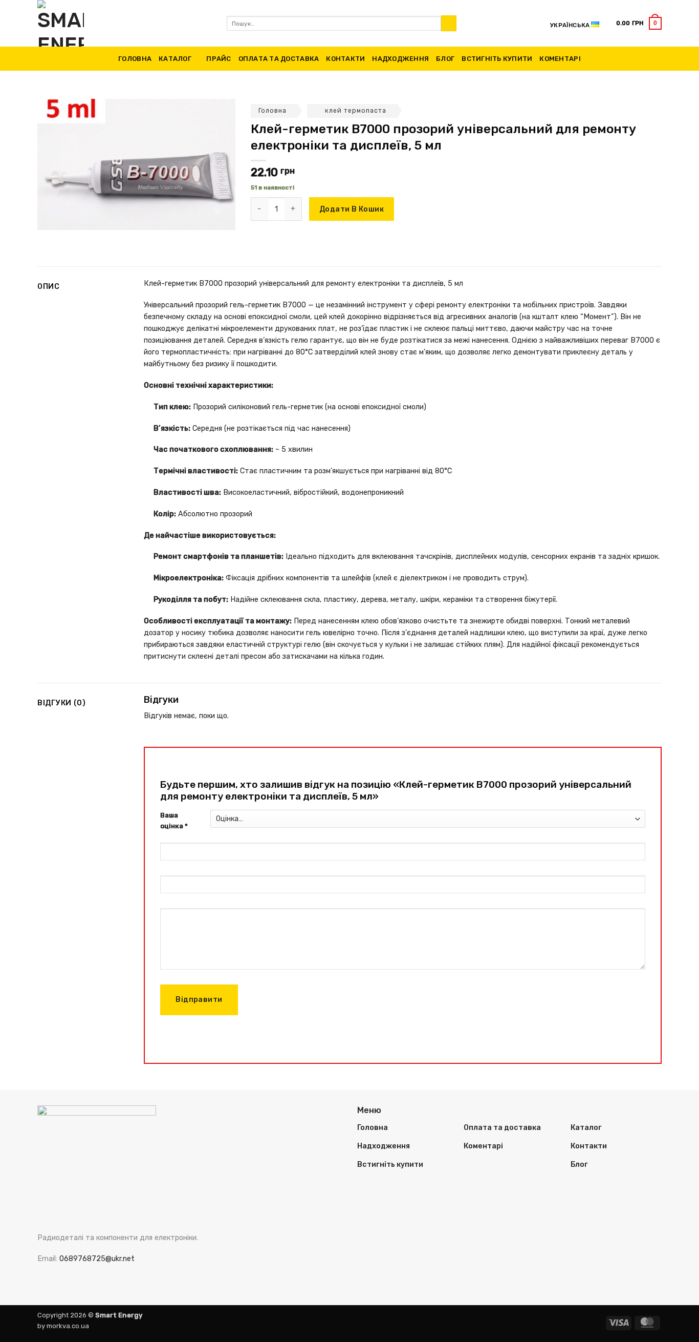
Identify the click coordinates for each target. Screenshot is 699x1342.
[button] (639, 23)
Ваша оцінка (174, 820)
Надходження (400, 58)
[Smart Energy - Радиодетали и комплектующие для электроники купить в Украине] (124, 23)
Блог (445, 58)
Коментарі (559, 58)
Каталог (175, 58)
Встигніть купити (497, 58)
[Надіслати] (448, 23)
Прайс (218, 58)
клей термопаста (355, 110)
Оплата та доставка (278, 58)
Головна (134, 58)
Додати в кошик (351, 209)
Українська (569, 25)
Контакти (345, 58)
